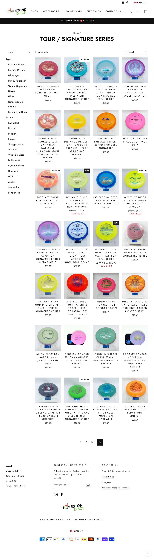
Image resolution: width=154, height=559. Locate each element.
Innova (11, 139)
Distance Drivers (16, 64)
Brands (9, 117)
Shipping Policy (13, 470)
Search (9, 465)
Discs (34, 11)
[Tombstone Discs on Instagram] (56, 494)
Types (9, 59)
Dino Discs (14, 192)
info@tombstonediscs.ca (119, 471)
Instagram (106, 482)
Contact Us (113, 11)
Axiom (11, 182)
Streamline (13, 187)
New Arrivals (73, 11)
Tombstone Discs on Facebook (115, 487)
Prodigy (12, 133)
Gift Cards (93, 11)
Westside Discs (16, 154)
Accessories (51, 11)
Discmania (13, 171)
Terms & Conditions (15, 475)
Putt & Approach (17, 80)
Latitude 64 (14, 160)
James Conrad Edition (15, 104)
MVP (10, 176)
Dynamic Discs (16, 165)
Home (76, 32)
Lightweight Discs (17, 112)
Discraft (12, 128)
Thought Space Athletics (16, 147)
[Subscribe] (88, 485)
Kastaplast (13, 123)
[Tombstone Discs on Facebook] (61, 494)
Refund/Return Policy (16, 485)
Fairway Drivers (16, 70)
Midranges (13, 75)
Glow (11, 96)
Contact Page (108, 476)
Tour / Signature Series (17, 88)
